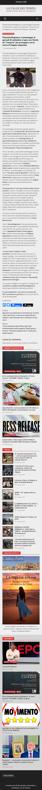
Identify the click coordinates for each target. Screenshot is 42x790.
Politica (6, 723)
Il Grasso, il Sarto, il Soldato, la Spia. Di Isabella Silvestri (7, 482)
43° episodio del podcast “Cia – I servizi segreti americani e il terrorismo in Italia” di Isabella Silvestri (7, 458)
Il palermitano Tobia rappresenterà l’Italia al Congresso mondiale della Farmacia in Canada (21, 426)
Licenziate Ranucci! (21, 653)
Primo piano (13, 662)
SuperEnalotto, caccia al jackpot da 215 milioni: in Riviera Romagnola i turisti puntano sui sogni (21, 394)
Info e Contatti (8, 775)
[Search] (37, 19)
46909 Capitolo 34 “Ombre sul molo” (7, 519)
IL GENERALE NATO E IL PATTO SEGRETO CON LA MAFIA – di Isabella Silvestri (7, 507)
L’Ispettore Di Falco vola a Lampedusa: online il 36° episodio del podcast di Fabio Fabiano (7, 470)
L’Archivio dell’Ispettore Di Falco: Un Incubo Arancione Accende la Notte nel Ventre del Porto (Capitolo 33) (7, 543)
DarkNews (15, 788)
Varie (5, 755)
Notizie (19, 371)
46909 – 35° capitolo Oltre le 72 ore (7, 494)
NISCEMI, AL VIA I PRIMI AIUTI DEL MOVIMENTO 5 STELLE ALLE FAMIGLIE (21, 715)
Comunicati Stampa (8, 34)
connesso (14, 343)
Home (4, 25)
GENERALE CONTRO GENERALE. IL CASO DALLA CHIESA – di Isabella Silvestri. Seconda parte (7, 531)
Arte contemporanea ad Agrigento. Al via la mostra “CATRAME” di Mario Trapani (21, 362)
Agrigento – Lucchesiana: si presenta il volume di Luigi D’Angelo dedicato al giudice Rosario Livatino (21, 746)
